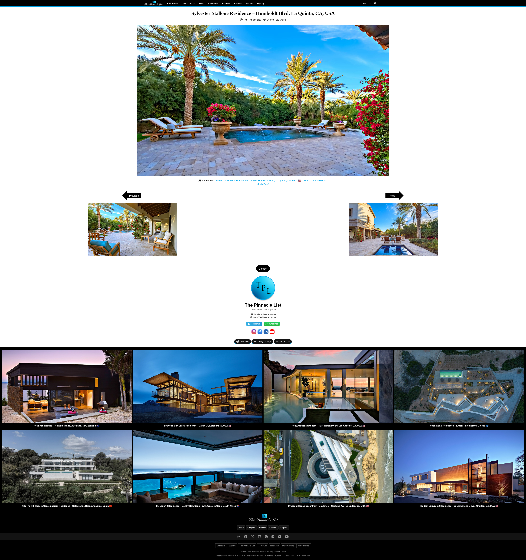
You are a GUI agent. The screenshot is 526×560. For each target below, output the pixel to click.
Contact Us (284, 341)
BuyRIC (232, 545)
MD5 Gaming (288, 545)
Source (270, 19)
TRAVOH (262, 545)
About (241, 527)
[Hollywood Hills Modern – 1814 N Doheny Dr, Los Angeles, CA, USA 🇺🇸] (328, 421)
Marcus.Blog (303, 545)
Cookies (243, 551)
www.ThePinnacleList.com (265, 317)
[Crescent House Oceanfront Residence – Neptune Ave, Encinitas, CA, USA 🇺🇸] (328, 502)
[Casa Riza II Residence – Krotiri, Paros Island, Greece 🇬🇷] (459, 421)
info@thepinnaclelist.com (265, 314)
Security (270, 551)
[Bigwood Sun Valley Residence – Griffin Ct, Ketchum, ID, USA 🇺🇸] (197, 421)
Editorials (238, 3)
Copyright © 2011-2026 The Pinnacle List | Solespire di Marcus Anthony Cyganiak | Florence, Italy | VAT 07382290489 (263, 555)
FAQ (249, 551)
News (201, 3)
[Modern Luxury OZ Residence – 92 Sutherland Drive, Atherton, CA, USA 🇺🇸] (459, 502)
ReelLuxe (274, 545)
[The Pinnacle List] (263, 518)
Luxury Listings (264, 341)
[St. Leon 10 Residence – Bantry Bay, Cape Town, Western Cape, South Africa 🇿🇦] (197, 502)
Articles (249, 3)
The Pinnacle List (252, 19)
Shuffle (282, 19)
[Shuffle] (370, 3)
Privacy (263, 551)
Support (277, 551)
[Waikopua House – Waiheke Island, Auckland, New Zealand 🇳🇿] (67, 421)
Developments (188, 3)
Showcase (213, 3)
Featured (226, 3)
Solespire (221, 545)
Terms (284, 551)
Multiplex (255, 551)
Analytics (251, 527)
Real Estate (172, 3)
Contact (272, 527)
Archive (262, 527)
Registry (260, 3)
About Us (244, 341)
